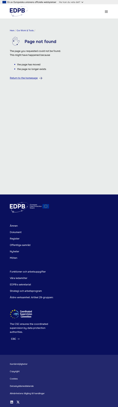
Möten (13, 258)
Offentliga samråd (20, 245)
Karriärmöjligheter (19, 364)
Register (15, 238)
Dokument (16, 232)
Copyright (15, 371)
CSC (13, 339)
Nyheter (14, 251)
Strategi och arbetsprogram (26, 291)
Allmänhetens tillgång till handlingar (27, 393)
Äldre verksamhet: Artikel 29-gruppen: (31, 297)
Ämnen (14, 225)
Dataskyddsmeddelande (22, 386)
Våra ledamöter (18, 278)
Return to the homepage (24, 78)
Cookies (14, 378)
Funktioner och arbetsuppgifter (28, 271)
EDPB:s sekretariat (20, 284)
